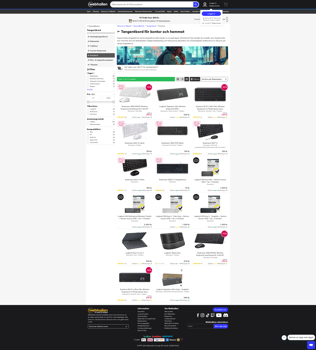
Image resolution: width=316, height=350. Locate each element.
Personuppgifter (143, 323)
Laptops (152, 21)
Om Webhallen (169, 314)
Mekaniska (94, 41)
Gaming (96, 11)
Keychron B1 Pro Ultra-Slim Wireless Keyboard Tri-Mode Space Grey (210, 107)
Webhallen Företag (171, 323)
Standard (94, 55)
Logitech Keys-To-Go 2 (134, 253)
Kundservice (198, 19)
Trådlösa (94, 46)
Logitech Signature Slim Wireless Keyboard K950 (172, 107)
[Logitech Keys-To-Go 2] (135, 241)
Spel (88, 11)
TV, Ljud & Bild (160, 11)
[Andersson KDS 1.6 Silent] (135, 131)
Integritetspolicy (143, 326)
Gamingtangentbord (99, 36)
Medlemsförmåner (171, 328)
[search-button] (195, 4)
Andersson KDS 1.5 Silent (134, 180)
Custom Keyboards (98, 50)
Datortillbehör (94, 26)
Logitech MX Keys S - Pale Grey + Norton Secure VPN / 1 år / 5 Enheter (172, 217)
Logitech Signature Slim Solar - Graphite (172, 289)
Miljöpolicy (168, 316)
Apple (169, 11)
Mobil (176, 11)
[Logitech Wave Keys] (172, 241)
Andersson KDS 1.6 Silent (134, 143)
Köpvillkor (141, 311)
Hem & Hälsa (185, 11)
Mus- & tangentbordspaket (101, 60)
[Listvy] (178, 79)
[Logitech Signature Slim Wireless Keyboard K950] (172, 94)
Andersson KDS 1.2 (210, 143)
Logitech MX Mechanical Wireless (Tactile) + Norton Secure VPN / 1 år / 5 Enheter (134, 217)
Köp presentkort (170, 326)
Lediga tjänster (169, 319)
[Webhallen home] (97, 4)
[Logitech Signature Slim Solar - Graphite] (172, 277)
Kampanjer (225, 11)
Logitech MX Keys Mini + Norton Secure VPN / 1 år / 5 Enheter (210, 181)
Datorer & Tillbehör (108, 11)
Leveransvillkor (143, 314)
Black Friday (142, 330)
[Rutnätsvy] (187, 79)
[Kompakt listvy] (182, 79)
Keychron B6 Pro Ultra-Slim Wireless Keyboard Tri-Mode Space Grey (134, 290)
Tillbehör (94, 64)
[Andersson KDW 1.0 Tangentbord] (172, 168)
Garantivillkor (142, 316)
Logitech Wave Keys (172, 253)
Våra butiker (168, 311)
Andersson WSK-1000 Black (172, 143)
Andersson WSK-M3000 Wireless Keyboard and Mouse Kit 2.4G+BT (134, 107)
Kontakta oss (220, 310)
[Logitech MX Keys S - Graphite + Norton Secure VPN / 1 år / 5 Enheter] (210, 204)
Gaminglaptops (164, 21)
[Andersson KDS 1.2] (210, 131)
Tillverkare (168, 321)
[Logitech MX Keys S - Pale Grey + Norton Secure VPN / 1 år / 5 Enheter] (172, 204)
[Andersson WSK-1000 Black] (172, 131)
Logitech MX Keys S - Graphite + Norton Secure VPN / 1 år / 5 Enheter (210, 217)
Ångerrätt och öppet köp (146, 319)
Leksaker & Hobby (198, 11)
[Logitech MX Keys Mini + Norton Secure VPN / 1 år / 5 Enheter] (210, 168)
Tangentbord (94, 30)
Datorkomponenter (125, 11)
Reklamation (142, 321)
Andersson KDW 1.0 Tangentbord (172, 180)
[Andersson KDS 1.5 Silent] (135, 168)
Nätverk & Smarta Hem (143, 11)
